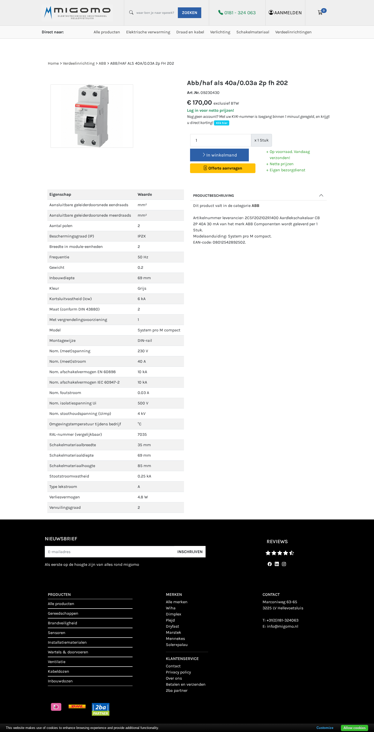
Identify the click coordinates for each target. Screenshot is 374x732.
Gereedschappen (63, 613)
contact (173, 666)
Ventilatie (56, 661)
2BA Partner (177, 690)
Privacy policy (178, 672)
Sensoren (56, 632)
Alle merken (177, 601)
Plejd (170, 620)
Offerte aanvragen (224, 168)
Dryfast (172, 626)
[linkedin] (276, 564)
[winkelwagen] (320, 13)
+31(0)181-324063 (282, 620)
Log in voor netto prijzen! (210, 110)
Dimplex (173, 614)
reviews (277, 541)
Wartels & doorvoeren (68, 652)
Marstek (173, 632)
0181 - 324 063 (240, 13)
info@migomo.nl (282, 626)
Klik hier (221, 123)
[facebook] (269, 564)
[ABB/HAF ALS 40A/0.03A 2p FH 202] (91, 116)
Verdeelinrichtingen (293, 32)
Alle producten (107, 32)
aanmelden (288, 13)
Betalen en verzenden (186, 684)
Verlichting (220, 32)
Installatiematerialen (67, 642)
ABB (255, 205)
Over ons (174, 678)
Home (53, 63)
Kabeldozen (58, 671)
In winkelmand (221, 155)
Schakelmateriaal (252, 32)
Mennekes (175, 638)
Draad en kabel (190, 32)
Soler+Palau (177, 644)
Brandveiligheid (62, 623)
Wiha (171, 608)
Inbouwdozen (60, 681)
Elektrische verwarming (148, 32)
